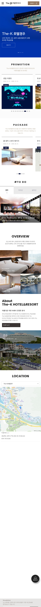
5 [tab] (19, 119)
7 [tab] (22, 119)
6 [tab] (20, 119)
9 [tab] (26, 119)
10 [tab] (29, 119)
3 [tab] (15, 119)
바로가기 (8, 53)
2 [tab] (13, 119)
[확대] (40, 415)
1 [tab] (11, 119)
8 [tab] (24, 119)
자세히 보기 (6, 333)
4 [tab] (17, 119)
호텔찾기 (32, 3)
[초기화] (40, 419)
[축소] (40, 417)
